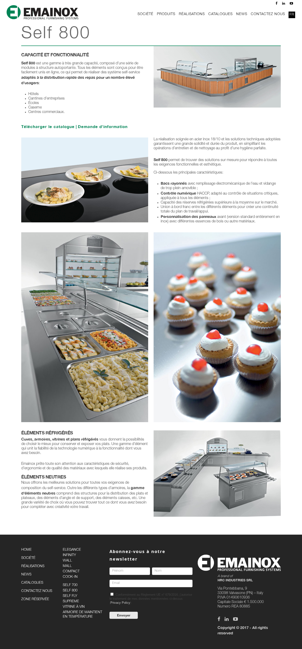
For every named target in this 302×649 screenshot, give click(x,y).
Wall (67, 560)
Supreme (71, 601)
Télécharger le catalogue (48, 126)
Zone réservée (35, 599)
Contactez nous (36, 591)
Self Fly (70, 596)
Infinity (69, 555)
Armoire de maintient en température (82, 615)
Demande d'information (103, 126)
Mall (67, 566)
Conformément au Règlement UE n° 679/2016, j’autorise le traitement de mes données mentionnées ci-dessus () (150, 598)
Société (28, 558)
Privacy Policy (120, 602)
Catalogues (32, 583)
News (26, 574)
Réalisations (32, 566)
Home (26, 550)
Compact (71, 571)
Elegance (72, 550)
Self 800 (70, 590)
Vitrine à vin (74, 607)
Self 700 (70, 585)
